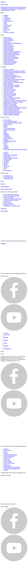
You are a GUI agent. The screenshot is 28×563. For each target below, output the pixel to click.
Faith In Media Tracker (6, 189)
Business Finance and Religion (11, 53)
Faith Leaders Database (9, 128)
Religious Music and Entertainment (12, 43)
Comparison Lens (8, 175)
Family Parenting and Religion (11, 57)
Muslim (21, 8)
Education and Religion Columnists (12, 76)
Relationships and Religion (10, 61)
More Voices (7, 26)
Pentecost (6, 345)
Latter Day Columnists (9, 90)
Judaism (6, 145)
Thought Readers (5, 186)
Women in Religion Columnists (11, 114)
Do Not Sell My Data (9, 463)
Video (2, 181)
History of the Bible (8, 197)
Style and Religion (8, 47)
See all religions (8, 170)
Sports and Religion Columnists (11, 109)
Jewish (10, 8)
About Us (6, 449)
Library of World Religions (10, 121)
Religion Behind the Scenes (10, 157)
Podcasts (6, 125)
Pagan (5, 30)
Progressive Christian (9, 10)
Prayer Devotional (8, 203)
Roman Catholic (8, 159)
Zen (5, 169)
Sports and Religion (8, 40)
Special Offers (4, 4)
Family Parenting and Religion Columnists (14, 79)
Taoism (5, 167)
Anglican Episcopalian (9, 129)
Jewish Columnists (8, 88)
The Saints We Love (9, 204)
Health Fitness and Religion (10, 58)
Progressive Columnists (9, 99)
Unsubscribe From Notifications (11, 468)
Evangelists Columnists (9, 78)
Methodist (6, 148)
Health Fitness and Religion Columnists (13, 82)
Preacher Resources (8, 177)
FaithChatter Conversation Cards (12, 205)
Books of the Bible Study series (11, 196)
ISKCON (6, 142)
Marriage (6, 337)
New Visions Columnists (10, 93)
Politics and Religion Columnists (12, 97)
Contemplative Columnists (10, 75)
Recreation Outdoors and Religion (12, 51)
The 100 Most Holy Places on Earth (12, 122)
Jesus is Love (7, 201)
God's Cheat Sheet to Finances (11, 194)
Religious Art (7, 41)
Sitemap (6, 470)
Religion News (7, 37)
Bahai (5, 131)
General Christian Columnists (11, 81)
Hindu (6, 8)
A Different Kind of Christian (11, 200)
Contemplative (12, 7)
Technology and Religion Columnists (13, 111)
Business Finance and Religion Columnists (14, 71)
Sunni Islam (7, 166)
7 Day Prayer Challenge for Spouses (13, 198)
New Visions (7, 29)
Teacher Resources (8, 178)
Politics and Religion (9, 48)
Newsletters (3, 208)
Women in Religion (8, 50)
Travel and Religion (8, 64)
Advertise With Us (8, 457)
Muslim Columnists (8, 92)
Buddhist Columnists (9, 69)
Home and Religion (8, 60)
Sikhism (6, 163)
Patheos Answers (8, 124)
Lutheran (6, 146)
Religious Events (8, 44)
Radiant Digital (7, 465)
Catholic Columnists (9, 73)
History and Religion (9, 46)
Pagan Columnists (8, 96)
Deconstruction (7, 348)
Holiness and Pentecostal (10, 141)
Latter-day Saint (15, 8)
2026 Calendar (7, 120)
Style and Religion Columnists (11, 110)
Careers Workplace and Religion (12, 54)
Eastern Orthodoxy (8, 138)
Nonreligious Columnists (10, 95)
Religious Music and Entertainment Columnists (15, 107)
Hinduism (6, 139)
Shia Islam (6, 162)
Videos (5, 127)
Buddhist (3, 7)
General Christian (8, 21)
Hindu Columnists (8, 83)
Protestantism (7, 156)
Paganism (6, 153)
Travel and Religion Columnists (11, 113)
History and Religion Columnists (12, 85)
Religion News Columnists (10, 103)
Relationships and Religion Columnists (13, 102)
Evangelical (19, 7)
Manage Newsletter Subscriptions (12, 467)
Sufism (5, 164)
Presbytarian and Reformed (10, 155)
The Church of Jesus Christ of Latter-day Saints (15, 149)
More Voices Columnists (10, 89)
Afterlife (6, 340)
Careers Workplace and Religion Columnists (15, 72)
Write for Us (7, 458)
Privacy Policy (7, 460)
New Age (6, 152)
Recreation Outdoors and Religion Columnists (15, 100)
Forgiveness (7, 334)
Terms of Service (8, 461)
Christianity (6, 135)
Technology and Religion (10, 63)
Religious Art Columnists (10, 104)
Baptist (5, 132)
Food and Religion (8, 39)
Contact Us (6, 464)
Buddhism (6, 134)
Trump (5, 343)
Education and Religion (9, 56)
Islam (5, 144)
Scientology (7, 160)
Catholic (7, 7)
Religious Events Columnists (11, 106)
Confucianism (7, 136)
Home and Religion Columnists (11, 86)
